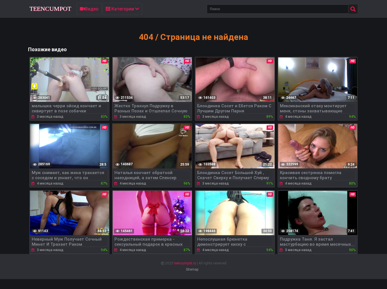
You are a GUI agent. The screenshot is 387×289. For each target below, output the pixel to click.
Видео (92, 9)
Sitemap (192, 269)
